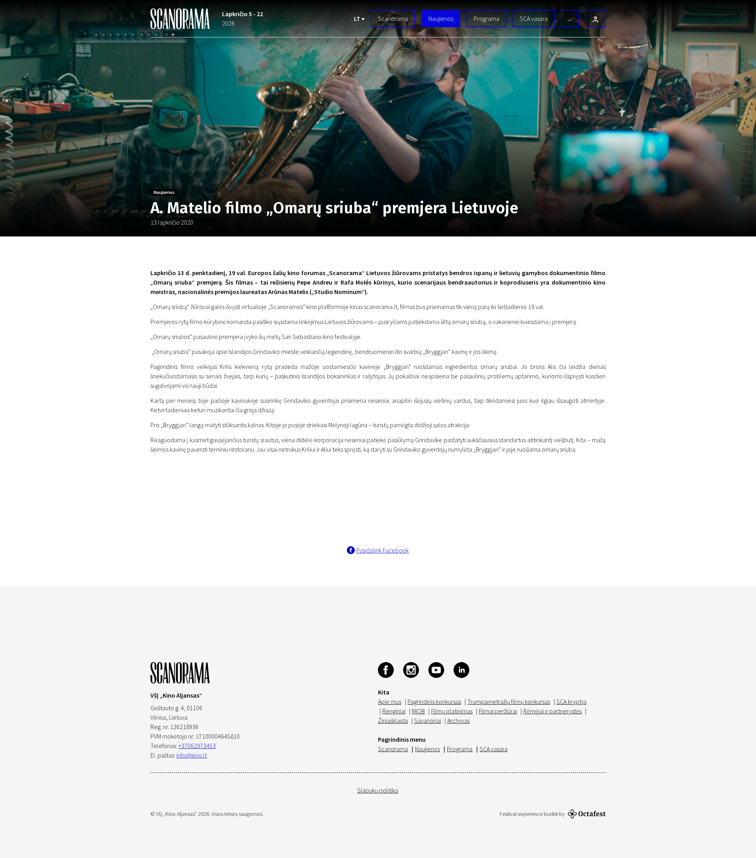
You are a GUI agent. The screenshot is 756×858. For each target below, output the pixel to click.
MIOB (418, 711)
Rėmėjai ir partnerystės (552, 711)
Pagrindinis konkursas (434, 701)
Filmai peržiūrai (498, 711)
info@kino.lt (191, 755)
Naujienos (440, 18)
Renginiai (394, 711)
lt (357, 18)
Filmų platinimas (451, 711)
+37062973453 (197, 746)
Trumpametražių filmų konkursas (508, 701)
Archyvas (458, 720)
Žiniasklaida (393, 720)
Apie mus (389, 701)
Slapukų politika (377, 790)
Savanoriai (427, 720)
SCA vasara (534, 18)
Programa (486, 18)
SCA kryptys (571, 701)
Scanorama (393, 18)
